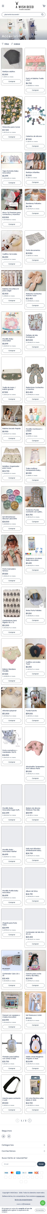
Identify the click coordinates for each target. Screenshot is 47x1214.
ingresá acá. (40, 1196)
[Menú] (3, 6)
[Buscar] (42, 14)
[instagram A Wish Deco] (3, 1136)
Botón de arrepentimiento (23, 1200)
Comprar (11, 81)
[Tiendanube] (23, 1204)
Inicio (3, 32)
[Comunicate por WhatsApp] (42, 1202)
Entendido (40, 1210)
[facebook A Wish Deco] (9, 1136)
